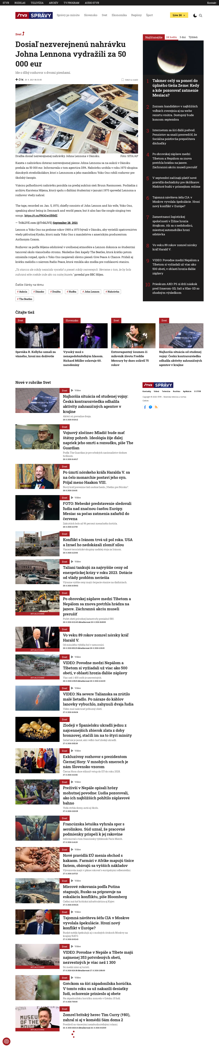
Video (78, 390)
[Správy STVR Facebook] (145, 408)
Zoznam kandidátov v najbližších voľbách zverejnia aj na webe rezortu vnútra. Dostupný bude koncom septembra (175, 112)
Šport (149, 15)
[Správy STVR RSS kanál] (156, 408)
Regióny (136, 15)
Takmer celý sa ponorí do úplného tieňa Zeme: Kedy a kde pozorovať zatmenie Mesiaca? (175, 88)
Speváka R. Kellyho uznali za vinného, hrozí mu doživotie (35, 354)
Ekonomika (119, 15)
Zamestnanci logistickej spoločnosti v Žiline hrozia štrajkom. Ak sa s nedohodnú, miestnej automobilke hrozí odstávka (172, 225)
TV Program (71, 2)
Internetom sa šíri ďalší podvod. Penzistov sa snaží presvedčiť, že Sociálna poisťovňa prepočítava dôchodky (174, 136)
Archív (53, 2)
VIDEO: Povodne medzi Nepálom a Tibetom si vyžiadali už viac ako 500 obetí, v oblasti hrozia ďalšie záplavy (175, 266)
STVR (6, 2)
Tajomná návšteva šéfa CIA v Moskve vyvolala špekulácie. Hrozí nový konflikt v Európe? (176, 201)
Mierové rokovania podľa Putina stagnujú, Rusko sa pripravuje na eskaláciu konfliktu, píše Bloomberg (95, 891)
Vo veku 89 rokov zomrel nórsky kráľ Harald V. (95, 637)
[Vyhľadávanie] (201, 15)
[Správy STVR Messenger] (151, 408)
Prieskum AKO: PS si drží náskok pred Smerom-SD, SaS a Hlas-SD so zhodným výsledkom (175, 288)
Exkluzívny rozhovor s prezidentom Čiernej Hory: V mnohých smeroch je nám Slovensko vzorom (95, 761)
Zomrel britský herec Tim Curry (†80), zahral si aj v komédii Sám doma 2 (96, 1017)
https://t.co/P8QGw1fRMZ (40, 215)
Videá (156, 391)
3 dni (183, 37)
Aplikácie (187, 391)
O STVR (197, 391)
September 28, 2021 (65, 222)
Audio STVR (92, 2)
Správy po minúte (68, 15)
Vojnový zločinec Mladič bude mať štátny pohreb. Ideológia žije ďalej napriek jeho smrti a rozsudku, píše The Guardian (98, 440)
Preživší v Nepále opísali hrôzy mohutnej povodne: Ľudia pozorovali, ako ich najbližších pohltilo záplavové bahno (96, 795)
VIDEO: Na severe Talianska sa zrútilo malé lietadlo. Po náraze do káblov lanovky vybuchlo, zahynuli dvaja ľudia (98, 699)
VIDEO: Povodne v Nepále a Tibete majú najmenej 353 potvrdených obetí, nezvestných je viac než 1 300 (98, 957)
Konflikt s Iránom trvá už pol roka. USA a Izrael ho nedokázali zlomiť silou (98, 542)
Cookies (146, 400)
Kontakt (211, 2)
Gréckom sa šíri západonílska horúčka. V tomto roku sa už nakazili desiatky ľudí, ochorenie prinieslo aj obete (97, 988)
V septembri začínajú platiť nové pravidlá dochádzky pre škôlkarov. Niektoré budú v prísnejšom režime (176, 182)
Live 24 (177, 15)
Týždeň (193, 37)
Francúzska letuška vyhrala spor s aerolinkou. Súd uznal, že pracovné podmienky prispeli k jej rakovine (94, 829)
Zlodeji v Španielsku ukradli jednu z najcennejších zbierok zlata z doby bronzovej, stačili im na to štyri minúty (97, 730)
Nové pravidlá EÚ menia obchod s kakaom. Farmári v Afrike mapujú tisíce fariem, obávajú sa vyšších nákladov (98, 860)
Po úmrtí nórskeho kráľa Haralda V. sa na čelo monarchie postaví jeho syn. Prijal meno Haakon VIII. (96, 477)
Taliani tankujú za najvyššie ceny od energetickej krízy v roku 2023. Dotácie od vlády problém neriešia (97, 572)
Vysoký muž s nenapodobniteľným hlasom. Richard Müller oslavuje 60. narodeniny (83, 358)
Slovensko (90, 15)
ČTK (21, 79)
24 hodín (171, 37)
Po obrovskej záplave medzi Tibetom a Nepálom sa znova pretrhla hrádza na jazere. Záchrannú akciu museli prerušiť (174, 160)
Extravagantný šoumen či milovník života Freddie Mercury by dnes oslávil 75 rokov (130, 358)
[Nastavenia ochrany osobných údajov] (6, 1041)
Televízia (37, 2)
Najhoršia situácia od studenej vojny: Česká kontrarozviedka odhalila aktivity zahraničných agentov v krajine (180, 358)
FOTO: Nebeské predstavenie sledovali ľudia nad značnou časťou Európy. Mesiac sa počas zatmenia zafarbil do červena (97, 511)
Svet (104, 15)
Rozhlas (20, 2)
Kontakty (147, 391)
